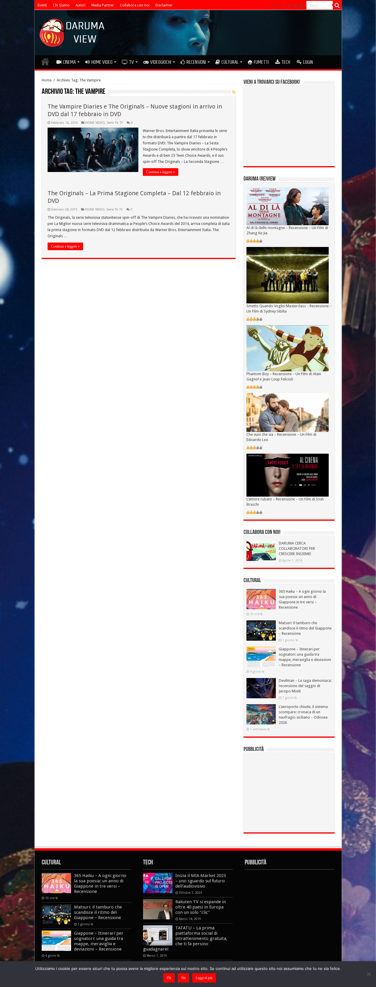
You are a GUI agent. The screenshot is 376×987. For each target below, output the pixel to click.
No (183, 978)
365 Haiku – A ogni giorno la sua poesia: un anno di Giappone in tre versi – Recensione (100, 883)
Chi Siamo (61, 5)
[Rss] (271, 5)
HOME (45, 61)
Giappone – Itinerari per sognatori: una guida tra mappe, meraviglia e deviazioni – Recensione (98, 941)
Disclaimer (163, 5)
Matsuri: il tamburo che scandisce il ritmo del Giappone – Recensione (305, 628)
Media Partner (102, 5)
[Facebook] (284, 5)
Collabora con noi (135, 5)
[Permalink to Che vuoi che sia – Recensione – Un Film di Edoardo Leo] (287, 412)
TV (131, 62)
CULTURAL (230, 62)
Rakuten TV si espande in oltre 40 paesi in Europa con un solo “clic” (200, 907)
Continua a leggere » (160, 172)
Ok (169, 978)
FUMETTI (261, 62)
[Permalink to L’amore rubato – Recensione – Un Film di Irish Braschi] (287, 475)
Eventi (42, 5)
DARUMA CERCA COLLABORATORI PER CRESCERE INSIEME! (297, 548)
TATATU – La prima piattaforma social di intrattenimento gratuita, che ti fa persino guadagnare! (185, 938)
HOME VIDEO (102, 62)
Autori (80, 5)
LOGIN (308, 62)
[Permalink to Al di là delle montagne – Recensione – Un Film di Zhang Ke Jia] (287, 206)
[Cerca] (337, 5)
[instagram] (301, 5)
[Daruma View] (72, 31)
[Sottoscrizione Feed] (234, 92)
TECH (285, 62)
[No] (369, 974)
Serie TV (112, 123)
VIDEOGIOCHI (160, 62)
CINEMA (69, 62)
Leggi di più (204, 978)
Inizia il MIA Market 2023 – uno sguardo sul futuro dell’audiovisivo (200, 881)
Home (47, 80)
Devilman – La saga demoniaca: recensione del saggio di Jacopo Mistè (305, 685)
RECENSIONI (196, 62)
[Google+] (278, 5)
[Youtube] (295, 5)
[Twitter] (289, 5)
